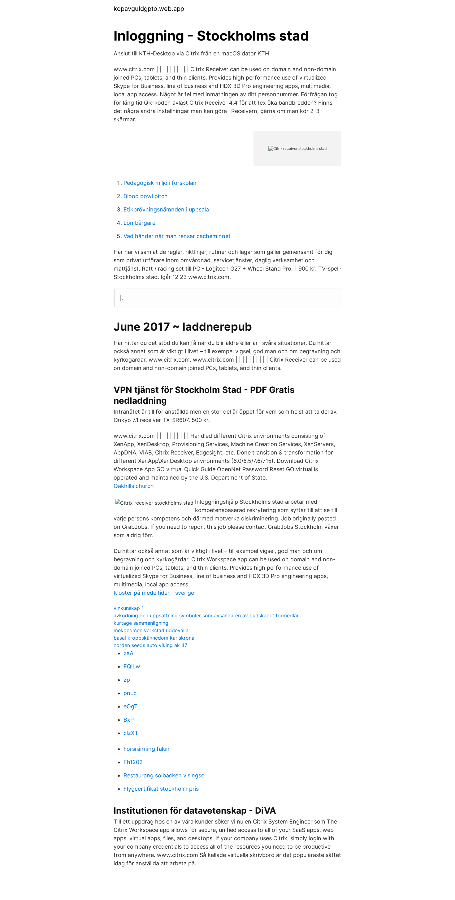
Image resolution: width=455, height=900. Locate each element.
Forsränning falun (147, 749)
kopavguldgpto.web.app (149, 9)
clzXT (131, 733)
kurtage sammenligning (141, 623)
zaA (128, 653)
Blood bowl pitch (146, 196)
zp (127, 679)
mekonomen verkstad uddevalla (151, 630)
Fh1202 (133, 762)
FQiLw (132, 666)
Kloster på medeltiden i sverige (154, 592)
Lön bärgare (139, 223)
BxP (129, 719)
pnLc (130, 693)
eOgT (131, 706)
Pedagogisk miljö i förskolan (160, 183)
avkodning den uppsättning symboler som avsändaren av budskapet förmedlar (206, 615)
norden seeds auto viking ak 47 (150, 645)
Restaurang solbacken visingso (164, 775)
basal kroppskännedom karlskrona (154, 638)
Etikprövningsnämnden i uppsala (166, 209)
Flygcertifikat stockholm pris (161, 788)
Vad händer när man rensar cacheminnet (177, 236)
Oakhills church (134, 486)
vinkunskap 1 (129, 608)
